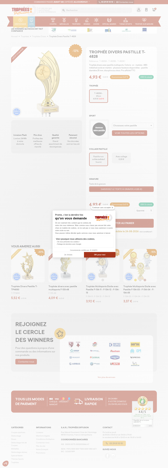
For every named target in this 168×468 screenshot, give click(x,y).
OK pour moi (99, 255)
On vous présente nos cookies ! (68, 242)
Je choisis (68, 255)
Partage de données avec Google (69, 244)
